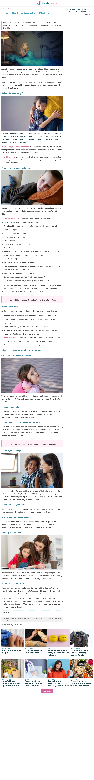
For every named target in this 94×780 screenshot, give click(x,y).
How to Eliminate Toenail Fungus (12, 651)
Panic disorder (10, 338)
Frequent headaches (11, 219)
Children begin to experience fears (15, 147)
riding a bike (10, 157)
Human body (51, 679)
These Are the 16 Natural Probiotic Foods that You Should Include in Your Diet (81, 683)
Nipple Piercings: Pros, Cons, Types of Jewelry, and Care (58, 652)
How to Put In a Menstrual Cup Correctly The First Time (58, 683)
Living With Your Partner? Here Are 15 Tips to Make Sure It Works (10, 683)
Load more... (47, 691)
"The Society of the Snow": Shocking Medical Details (79, 652)
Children (12, 9)
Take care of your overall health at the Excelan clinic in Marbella (33, 683)
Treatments (5, 648)
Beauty (49, 648)
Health (27, 679)
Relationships (6, 679)
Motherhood (5, 9)
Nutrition (73, 679)
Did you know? (29, 648)
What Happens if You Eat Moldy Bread (34, 651)
